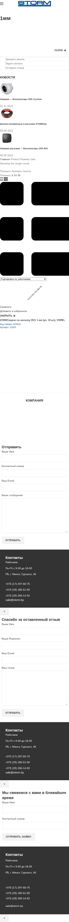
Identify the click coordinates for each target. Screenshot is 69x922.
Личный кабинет (34, 425)
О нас (34, 415)
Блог (34, 418)
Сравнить (5, 306)
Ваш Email (8, 480)
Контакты (34, 422)
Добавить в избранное (13, 311)
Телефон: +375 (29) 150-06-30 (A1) (27, 359)
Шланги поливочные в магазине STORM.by (23, 124)
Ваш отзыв (8, 667)
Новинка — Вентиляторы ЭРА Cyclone (21, 99)
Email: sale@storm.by (18, 384)
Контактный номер (13, 466)
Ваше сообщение (12, 495)
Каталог (34, 411)
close (58, 50)
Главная (5, 159)
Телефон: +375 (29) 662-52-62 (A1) (27, 354)
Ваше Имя (8, 451)
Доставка (34, 433)
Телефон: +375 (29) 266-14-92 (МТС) (28, 369)
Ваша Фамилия (11, 638)
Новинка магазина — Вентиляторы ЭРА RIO (24, 148)
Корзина (35, 429)
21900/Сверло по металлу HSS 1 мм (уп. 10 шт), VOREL (32, 320)
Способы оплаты (34, 436)
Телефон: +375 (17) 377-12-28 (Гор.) (28, 374)
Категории (6, 27)
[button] (13, 59)
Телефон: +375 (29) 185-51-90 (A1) (27, 364)
